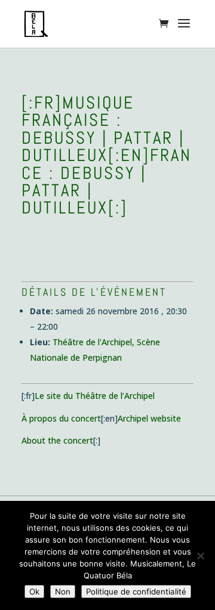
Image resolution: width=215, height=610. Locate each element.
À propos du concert (61, 418)
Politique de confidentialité (136, 591)
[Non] (200, 556)
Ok (34, 591)
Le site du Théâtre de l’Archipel (95, 395)
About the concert (57, 440)
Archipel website (149, 418)
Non (62, 591)
